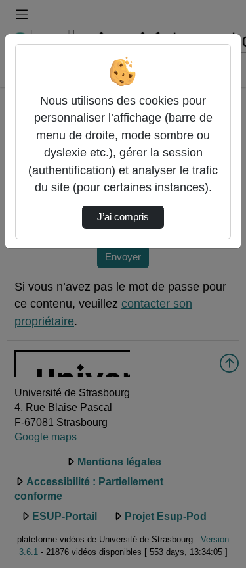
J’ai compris (123, 217)
